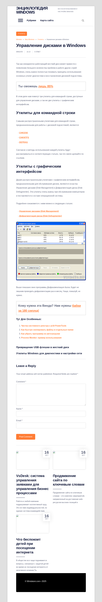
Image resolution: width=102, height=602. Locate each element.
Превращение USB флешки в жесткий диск (42, 347)
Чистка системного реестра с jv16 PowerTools (43, 326)
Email (19, 420)
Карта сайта (46, 20)
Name (19, 409)
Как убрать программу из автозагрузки (40, 334)
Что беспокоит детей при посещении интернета (28, 546)
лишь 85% (45, 86)
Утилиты (21, 33)
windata (19, 52)
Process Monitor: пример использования (41, 338)
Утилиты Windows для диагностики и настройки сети (49, 353)
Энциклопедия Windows (32, 10)
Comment (21, 382)
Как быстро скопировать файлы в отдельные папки (47, 330)
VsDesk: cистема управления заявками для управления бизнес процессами (32, 484)
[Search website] (83, 20)
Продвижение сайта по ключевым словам (68, 480)
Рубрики (31, 20)
